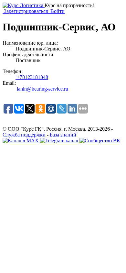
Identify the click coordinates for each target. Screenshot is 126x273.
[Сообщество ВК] (99, 140)
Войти (57, 11)
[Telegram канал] (59, 140)
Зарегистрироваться (26, 11)
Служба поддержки (24, 134)
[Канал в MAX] (21, 140)
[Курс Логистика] (24, 5)
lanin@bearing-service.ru (42, 89)
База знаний (63, 134)
